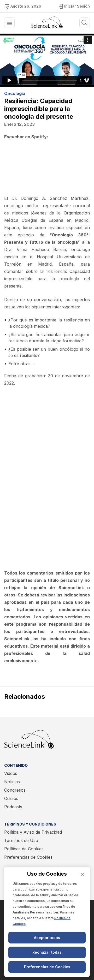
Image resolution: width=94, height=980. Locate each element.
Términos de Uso (21, 840)
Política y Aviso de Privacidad (33, 832)
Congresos (15, 790)
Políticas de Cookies (24, 848)
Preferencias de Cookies (28, 857)
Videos (10, 773)
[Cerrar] (82, 874)
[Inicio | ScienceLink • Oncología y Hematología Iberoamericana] (47, 26)
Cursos (11, 798)
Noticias (12, 781)
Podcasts (13, 806)
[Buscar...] (9, 22)
